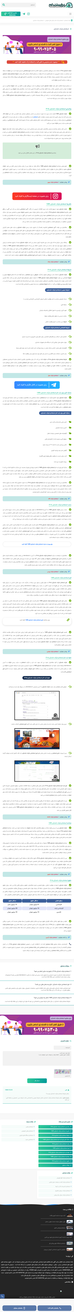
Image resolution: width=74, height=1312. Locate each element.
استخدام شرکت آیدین (51, 937)
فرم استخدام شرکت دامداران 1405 (34, 620)
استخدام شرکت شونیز (52, 874)
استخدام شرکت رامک (53, 262)
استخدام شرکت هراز (53, 376)
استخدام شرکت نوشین (52, 652)
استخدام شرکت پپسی (52, 572)
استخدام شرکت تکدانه (52, 817)
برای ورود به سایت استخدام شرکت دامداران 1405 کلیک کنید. (37, 544)
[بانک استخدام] (70, 21)
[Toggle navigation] (70, 14)
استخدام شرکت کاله (53, 499)
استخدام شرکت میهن (52, 182)
